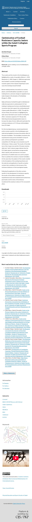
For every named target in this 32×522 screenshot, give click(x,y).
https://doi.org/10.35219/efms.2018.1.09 (15, 61)
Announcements (16, 22)
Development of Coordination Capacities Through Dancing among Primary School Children (16, 351)
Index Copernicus (7, 404)
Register (23, 1)
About (8, 11)
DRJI (4, 412)
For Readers (6, 383)
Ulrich (4, 407)
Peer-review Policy (23, 15)
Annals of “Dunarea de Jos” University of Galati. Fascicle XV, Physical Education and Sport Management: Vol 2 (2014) (17, 315)
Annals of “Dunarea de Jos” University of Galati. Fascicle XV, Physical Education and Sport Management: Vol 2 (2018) (17, 354)
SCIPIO (5, 417)
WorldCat (5, 409)
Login (28, 1)
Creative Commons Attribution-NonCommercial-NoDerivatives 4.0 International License (15, 479)
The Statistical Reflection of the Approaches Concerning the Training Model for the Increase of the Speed (17, 340)
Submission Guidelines (10, 15)
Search (16, 28)
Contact (22, 18)
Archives (22, 11)
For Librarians (6, 388)
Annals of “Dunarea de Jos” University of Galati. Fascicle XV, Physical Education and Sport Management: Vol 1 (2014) (17, 274)
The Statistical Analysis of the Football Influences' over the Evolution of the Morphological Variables (17, 269)
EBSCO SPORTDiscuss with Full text (12, 402)
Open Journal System (8, 488)
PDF (5, 211)
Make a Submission (9, 373)
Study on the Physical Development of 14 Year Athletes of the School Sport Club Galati (17, 291)
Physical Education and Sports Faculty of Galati (15, 495)
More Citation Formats (8, 235)
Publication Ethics (12, 18)
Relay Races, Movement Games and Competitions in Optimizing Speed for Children (16, 359)
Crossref (5, 399)
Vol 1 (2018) (16, 32)
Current (15, 11)
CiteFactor (5, 414)
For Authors (6, 386)
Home (3, 32)
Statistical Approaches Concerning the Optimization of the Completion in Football (17, 301)
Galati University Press (19, 503)
